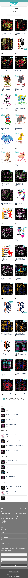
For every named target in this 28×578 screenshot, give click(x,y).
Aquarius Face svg (18, 203)
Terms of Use (18, 574)
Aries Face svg (17, 240)
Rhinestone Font (4, 537)
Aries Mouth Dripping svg (20, 259)
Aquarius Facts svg (5, 222)
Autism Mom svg (18, 278)
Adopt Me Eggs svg (5, 128)
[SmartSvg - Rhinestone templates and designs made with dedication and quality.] (14, 4)
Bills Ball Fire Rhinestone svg (20, 373)
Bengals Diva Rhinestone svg (20, 334)
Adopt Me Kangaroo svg (6, 165)
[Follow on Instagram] (2, 521)
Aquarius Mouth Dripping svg (21, 222)
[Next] (24, 399)
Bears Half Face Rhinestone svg (6, 335)
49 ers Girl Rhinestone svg (6, 52)
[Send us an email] (4, 521)
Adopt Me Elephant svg (19, 128)
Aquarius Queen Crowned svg (7, 240)
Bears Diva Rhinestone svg (20, 297)
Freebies (3, 532)
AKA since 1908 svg (5, 184)
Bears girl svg (17, 315)
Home (11, 8)
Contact (9, 574)
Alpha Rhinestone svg (19, 184)
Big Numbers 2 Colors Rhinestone (5, 374)
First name (3, 552)
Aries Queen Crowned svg (6, 278)
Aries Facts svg (4, 259)
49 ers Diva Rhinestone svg (20, 33)
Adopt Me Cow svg (5, 108)
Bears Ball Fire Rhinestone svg (7, 297)
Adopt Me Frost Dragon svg (6, 147)
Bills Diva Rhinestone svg (20, 393)
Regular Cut (3, 534)
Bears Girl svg (4, 315)
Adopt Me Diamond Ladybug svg (20, 109)
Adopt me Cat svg (18, 89)
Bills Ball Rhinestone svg (6, 393)
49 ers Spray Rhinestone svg (20, 70)
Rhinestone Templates (6, 539)
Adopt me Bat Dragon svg (6, 89)
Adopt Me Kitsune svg (19, 165)
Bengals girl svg (4, 354)
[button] (2, 4)
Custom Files (4, 529)
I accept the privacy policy (8, 561)
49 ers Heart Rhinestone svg (6, 70)
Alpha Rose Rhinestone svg (6, 203)
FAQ (13, 574)
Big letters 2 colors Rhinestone (21, 354)
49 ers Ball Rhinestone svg (6, 33)
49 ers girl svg (17, 52)
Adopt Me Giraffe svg (19, 147)
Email (2, 557)
